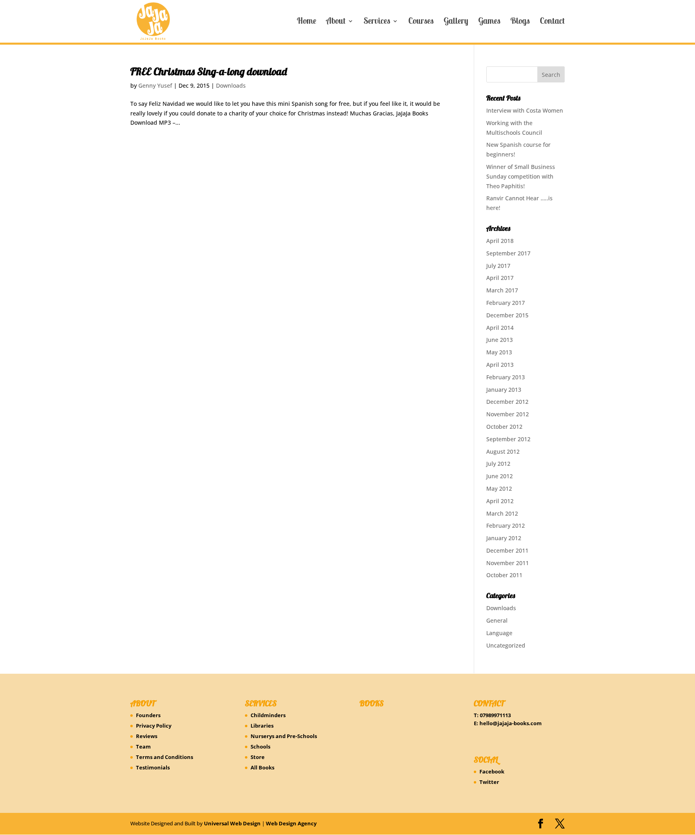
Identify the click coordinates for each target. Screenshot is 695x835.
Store (258, 757)
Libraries (262, 725)
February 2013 (505, 377)
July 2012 (498, 463)
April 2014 (500, 327)
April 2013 (500, 364)
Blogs (520, 22)
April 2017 (500, 278)
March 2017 (502, 290)
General (497, 620)
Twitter (489, 782)
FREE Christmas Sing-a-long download (208, 71)
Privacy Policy (153, 725)
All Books (262, 767)
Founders (148, 715)
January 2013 (503, 389)
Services (377, 22)
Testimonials (153, 767)
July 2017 (498, 265)
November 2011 (507, 563)
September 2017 (508, 253)
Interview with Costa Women (524, 110)
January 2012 (503, 538)
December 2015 (507, 315)
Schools (260, 746)
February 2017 (505, 302)
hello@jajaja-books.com (510, 723)
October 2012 (504, 426)
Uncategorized (505, 645)
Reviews (146, 736)
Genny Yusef (155, 85)
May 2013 (499, 352)
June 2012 (499, 476)
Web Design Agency (291, 823)
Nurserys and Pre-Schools (284, 736)
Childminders (268, 715)
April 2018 (500, 241)
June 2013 (499, 339)
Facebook (491, 771)
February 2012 (505, 525)
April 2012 (500, 501)
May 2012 (499, 488)
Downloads (231, 85)
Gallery (456, 22)
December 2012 (507, 401)
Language (499, 633)
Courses (421, 22)
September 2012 (508, 439)
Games (489, 22)
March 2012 (502, 513)
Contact (552, 22)
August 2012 (503, 451)
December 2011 (507, 550)
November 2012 (507, 414)
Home (306, 22)
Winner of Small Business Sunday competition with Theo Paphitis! (520, 176)
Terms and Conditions (164, 757)
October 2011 (504, 575)
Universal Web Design (232, 823)
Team (143, 746)
